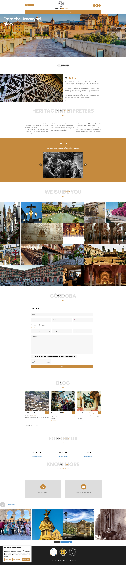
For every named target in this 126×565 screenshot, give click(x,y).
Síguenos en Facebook (37, 456)
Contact (83, 12)
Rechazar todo (16, 559)
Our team (49, 12)
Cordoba (58, 12)
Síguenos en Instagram (63, 456)
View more (27, 423)
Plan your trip (67, 12)
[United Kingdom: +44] (74, 320)
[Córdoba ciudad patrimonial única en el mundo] (37, 400)
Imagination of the (86, 413)
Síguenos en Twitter (89, 456)
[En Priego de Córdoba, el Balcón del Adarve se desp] (78, 524)
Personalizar (8, 559)
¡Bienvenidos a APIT (60, 413)
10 (47, 412)
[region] (17, 553)
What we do (39, 12)
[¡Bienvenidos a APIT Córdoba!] (63, 400)
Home (30, 12)
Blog (76, 12)
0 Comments (29, 425)
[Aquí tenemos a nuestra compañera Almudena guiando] (15, 524)
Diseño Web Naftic (61, 562)
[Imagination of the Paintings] (89, 400)
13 (73, 412)
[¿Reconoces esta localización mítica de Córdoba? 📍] (47, 524)
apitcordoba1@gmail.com (83, 492)
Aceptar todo (25, 559)
